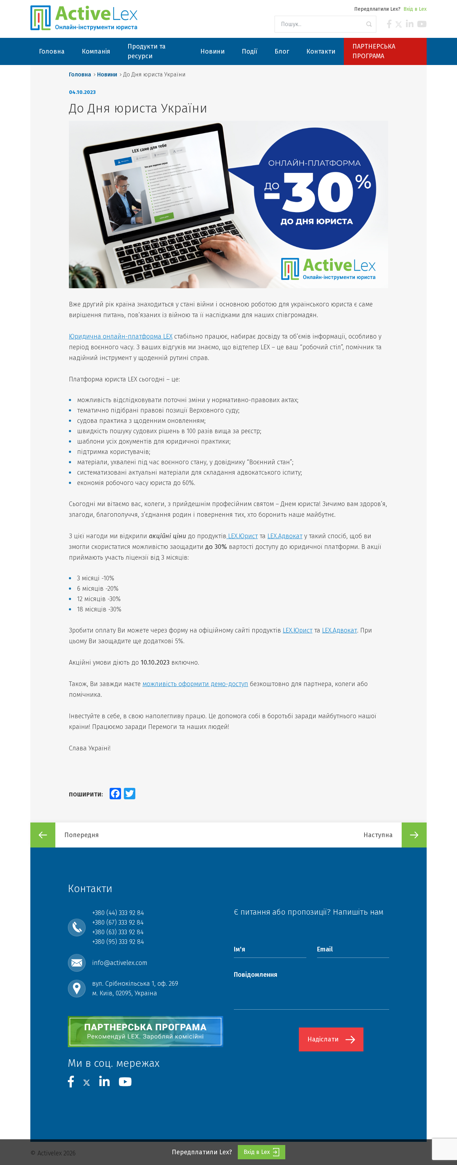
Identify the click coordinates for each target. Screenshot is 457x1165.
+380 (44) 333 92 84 (118, 913)
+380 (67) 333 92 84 (118, 922)
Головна (80, 74)
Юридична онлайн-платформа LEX (120, 336)
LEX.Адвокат (284, 536)
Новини (107, 74)
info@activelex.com (119, 963)
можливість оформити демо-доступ (195, 684)
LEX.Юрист (242, 536)
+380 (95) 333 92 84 (118, 942)
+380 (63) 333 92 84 (118, 932)
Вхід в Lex (415, 9)
